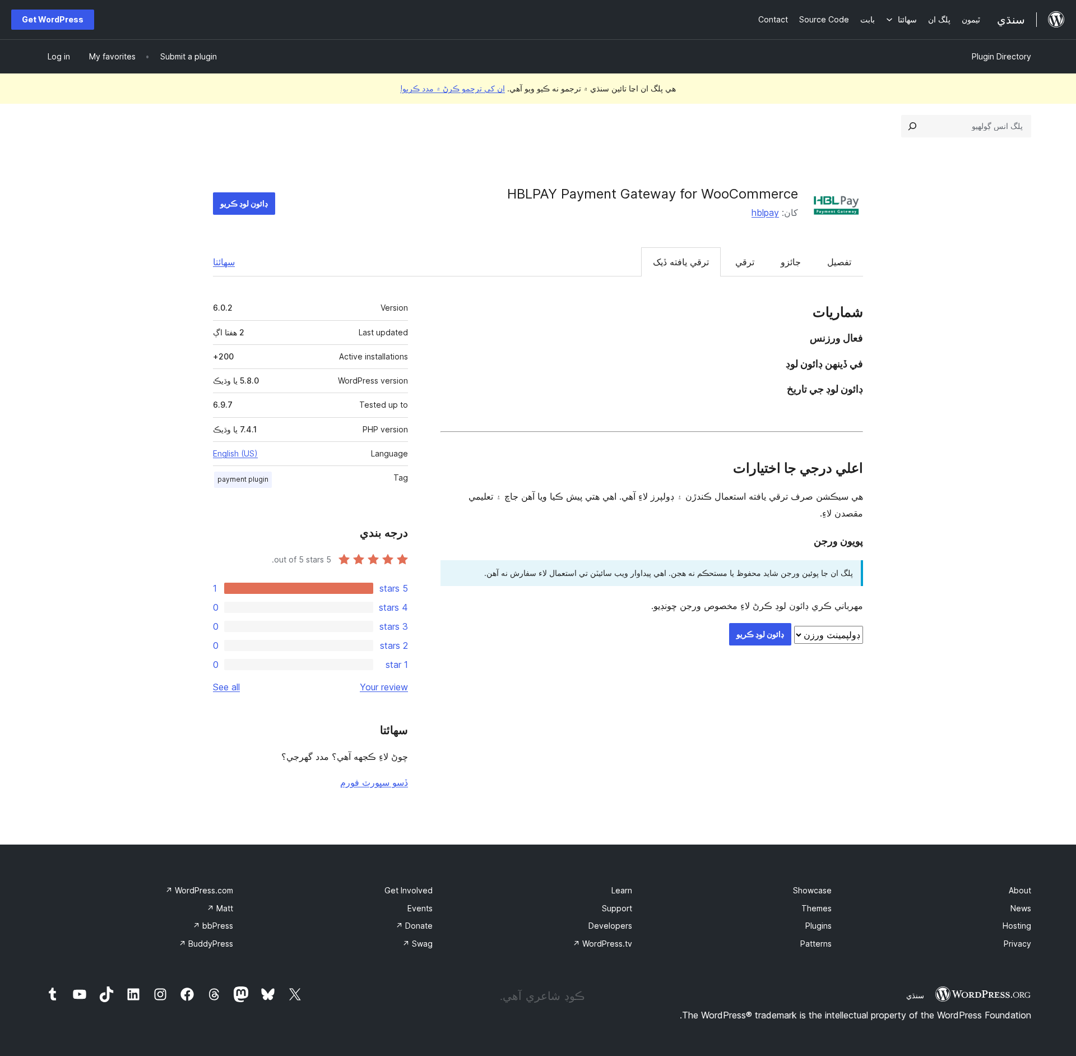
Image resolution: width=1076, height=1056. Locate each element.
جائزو (791, 262)
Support (617, 908)
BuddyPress (206, 943)
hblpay (765, 212)
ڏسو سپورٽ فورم (374, 782)
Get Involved (408, 890)
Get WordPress (53, 19)
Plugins (818, 925)
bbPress (213, 925)
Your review (384, 687)
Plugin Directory (1001, 56)
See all (226, 687)
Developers (610, 925)
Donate (414, 925)
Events (420, 908)
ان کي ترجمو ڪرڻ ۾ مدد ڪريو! (452, 88)
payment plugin (242, 479)
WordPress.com (199, 890)
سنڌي (915, 995)
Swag (417, 943)
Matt (220, 908)
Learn (621, 890)
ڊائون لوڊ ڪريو (244, 203)
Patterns (816, 943)
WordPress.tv (602, 943)
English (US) (235, 453)
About (1020, 890)
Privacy (1017, 943)
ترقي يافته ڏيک (681, 262)
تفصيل (839, 262)
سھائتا (224, 262)
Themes (816, 908)
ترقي (744, 262)
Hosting (1017, 925)
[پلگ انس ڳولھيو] (912, 126)
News (1020, 908)
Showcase (812, 890)
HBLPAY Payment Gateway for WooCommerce (652, 194)
